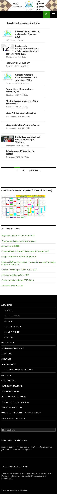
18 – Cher (8, 310)
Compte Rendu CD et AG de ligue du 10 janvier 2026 (27, 34)
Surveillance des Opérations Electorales (21, 413)
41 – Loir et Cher (11, 332)
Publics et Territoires (11, 407)
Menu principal (53, 14)
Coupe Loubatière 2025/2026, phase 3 (18, 256)
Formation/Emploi (10, 391)
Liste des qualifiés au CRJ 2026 (15, 275)
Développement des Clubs (13, 397)
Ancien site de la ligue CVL (13, 418)
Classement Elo (8, 380)
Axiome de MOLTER (10, 246)
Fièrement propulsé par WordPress (14, 490)
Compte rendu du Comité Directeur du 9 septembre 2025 (26, 77)
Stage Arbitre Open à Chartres (21, 113)
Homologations (9, 364)
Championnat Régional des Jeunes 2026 (19, 269)
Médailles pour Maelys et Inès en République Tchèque (27, 139)
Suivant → (34, 170)
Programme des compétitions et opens (18, 240)
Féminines (6, 353)
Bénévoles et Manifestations (15, 402)
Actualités (6, 305)
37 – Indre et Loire (12, 326)
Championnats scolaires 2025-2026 (17, 280)
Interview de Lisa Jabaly (18, 62)
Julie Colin (21, 40)
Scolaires (6, 359)
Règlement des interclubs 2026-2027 (18, 235)
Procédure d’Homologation (18, 370)
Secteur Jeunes (8, 343)
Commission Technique (12, 348)
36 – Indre (8, 321)
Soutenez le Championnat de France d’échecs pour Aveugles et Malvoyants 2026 (22, 49)
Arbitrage (6, 375)
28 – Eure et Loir (11, 316)
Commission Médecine (11, 386)
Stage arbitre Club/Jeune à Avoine (22, 125)
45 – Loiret (9, 337)
